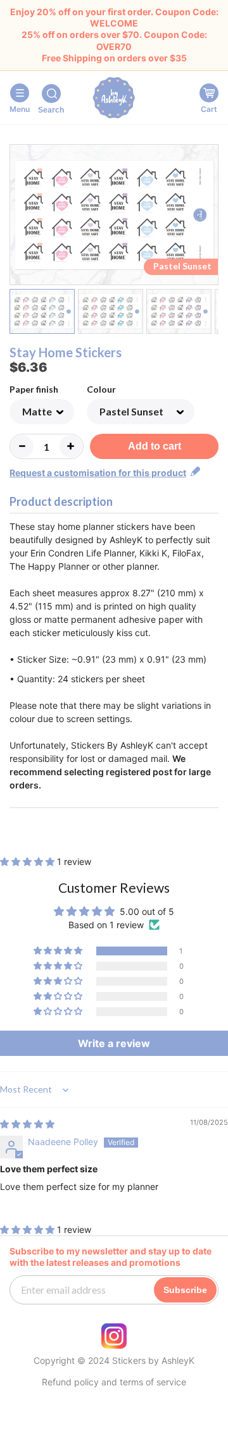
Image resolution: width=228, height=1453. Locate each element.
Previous (17, 217)
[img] (27, 1124)
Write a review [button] (114, 1043)
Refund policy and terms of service (114, 1382)
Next (210, 217)
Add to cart (154, 446)
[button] (28, 861)
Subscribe (185, 1290)
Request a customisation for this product (98, 472)
